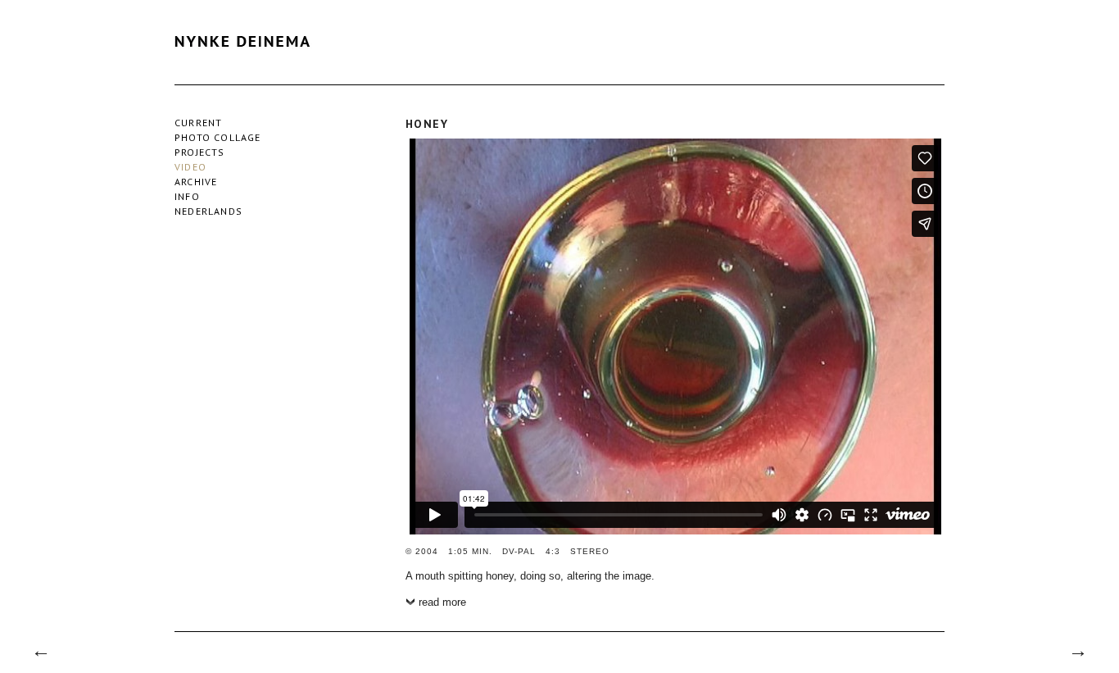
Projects (199, 152)
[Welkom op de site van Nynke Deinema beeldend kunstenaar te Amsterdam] (246, 61)
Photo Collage (217, 137)
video (190, 167)
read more (442, 602)
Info (187, 196)
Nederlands (208, 211)
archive (195, 181)
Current (198, 122)
